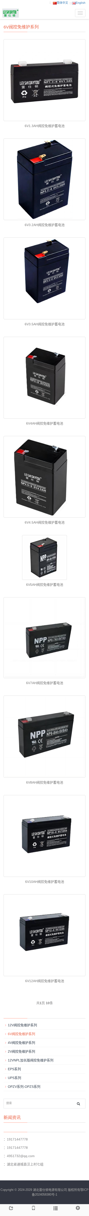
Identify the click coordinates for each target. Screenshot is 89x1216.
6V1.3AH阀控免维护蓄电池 (45, 126)
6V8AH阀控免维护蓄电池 (44, 782)
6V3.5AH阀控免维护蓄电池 (45, 324)
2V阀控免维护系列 (21, 1051)
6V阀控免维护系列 (21, 1034)
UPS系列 (14, 1078)
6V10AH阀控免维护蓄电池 (44, 882)
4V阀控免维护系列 (21, 1043)
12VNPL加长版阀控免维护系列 (30, 1060)
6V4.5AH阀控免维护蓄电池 (45, 522)
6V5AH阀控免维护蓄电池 (44, 585)
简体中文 (62, 3)
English (80, 3)
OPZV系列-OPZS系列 (24, 1086)
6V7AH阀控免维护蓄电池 (44, 683)
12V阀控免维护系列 (22, 1025)
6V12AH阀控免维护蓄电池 (44, 981)
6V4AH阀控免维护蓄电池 (44, 423)
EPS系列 (14, 1069)
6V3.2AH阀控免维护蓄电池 (45, 225)
